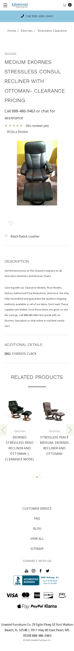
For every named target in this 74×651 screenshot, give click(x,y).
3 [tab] (41, 477)
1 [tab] (32, 477)
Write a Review (17, 131)
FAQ (37, 518)
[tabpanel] (19, 429)
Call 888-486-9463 (32, 16)
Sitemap (37, 549)
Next (70, 430)
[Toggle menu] (5, 5)
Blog (37, 528)
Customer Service (37, 508)
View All (37, 539)
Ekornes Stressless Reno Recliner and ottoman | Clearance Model (19, 448)
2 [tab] (37, 477)
